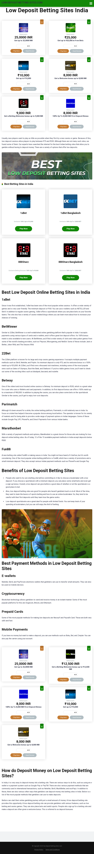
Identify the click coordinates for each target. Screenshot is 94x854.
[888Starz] (23, 107)
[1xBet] (23, 69)
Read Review (30, 51)
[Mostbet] (23, 32)
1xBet (23, 213)
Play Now (16, 51)
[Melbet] (70, 69)
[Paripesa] (70, 107)
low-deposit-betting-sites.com (22, 2)
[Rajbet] (70, 32)
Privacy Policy (38, 849)
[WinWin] (70, 658)
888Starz (23, 262)
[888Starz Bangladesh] (70, 256)
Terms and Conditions (53, 849)
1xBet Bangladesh (71, 213)
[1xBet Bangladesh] (70, 207)
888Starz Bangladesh (71, 262)
